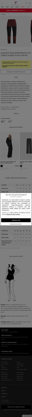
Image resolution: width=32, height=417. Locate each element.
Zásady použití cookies (13, 214)
